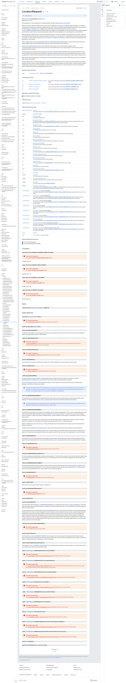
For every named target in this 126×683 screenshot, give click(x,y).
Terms (20, 680)
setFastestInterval (36, 200)
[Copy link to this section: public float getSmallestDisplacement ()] (43, 488)
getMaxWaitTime (36, 150)
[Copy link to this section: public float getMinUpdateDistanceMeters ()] (45, 453)
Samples (44, 1)
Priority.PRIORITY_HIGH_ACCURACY (63, 27)
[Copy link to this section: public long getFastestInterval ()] (39, 349)
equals (34, 114)
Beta (63, 1)
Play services (11, 1)
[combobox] (103, 1)
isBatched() (49, 61)
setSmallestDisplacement (38, 222)
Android (35, 674)
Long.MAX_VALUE (30, 334)
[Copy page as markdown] (47, 12)
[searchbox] (9, 6)
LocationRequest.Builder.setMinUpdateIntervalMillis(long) (51, 41)
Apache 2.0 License (82, 656)
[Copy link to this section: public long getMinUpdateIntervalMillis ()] (43, 463)
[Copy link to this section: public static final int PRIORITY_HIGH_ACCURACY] (47, 265)
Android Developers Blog (24, 667)
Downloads (56, 1)
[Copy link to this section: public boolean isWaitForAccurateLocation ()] (45, 543)
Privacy (24, 680)
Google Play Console (78, 669)
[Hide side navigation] (16, 680)
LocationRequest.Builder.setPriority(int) (56, 220)
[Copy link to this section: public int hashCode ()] (34, 498)
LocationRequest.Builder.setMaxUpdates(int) (57, 216)
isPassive (35, 182)
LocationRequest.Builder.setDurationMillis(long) (58, 192)
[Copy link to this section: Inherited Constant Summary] (40, 93)
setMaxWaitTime (36, 210)
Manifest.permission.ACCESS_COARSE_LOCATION (54, 51)
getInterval (35, 132)
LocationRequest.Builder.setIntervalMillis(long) (58, 207)
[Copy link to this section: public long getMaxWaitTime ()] (38, 443)
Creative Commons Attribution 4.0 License (55, 656)
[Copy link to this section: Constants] (30, 249)
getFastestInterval (36, 124)
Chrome (41, 674)
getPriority (35, 165)
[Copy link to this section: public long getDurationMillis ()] (39, 330)
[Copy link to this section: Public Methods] (34, 313)
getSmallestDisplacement (38, 168)
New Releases (30, 1)
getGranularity (36, 128)
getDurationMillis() (50, 121)
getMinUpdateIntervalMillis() (53, 126)
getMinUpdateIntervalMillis (38, 157)
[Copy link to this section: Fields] (27, 304)
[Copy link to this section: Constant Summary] (35, 77)
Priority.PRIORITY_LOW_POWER (68, 86)
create (34, 110)
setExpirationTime (37, 195)
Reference (37, 1)
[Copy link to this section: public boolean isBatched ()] (37, 502)
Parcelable (30, 20)
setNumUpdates (36, 215)
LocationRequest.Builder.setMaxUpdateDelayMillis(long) (60, 211)
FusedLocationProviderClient (62, 23)
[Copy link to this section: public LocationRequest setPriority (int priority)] (46, 612)
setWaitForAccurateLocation (39, 227)
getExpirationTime (37, 120)
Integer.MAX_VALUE (62, 440)
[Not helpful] (86, 8)
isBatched (35, 174)
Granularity (38, 130)
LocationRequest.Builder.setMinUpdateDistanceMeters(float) (61, 224)
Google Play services (35, 8)
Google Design (49, 669)
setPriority (35, 219)
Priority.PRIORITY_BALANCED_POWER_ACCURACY (72, 80)
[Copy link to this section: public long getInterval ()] (36, 366)
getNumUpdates (36, 161)
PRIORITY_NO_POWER (33, 89)
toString (34, 232)
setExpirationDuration (37, 190)
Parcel (40, 235)
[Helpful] (84, 8)
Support (50, 1)
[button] (8, 19)
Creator (31, 103)
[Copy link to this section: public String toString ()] (35, 641)
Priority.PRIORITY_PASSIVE (29, 30)
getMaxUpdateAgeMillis (38, 139)
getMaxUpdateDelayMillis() (52, 151)
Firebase (47, 674)
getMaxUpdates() (49, 162)
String (23, 232)
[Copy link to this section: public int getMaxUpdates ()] (37, 436)
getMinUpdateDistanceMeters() (53, 170)
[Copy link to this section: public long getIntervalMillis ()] (38, 376)
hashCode (35, 172)
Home (23, 8)
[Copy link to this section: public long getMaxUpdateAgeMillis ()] (42, 395)
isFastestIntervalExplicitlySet (39, 178)
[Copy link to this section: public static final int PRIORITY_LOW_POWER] (45, 277)
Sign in (122, 1)
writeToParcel (36, 235)
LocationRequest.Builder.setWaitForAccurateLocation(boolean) (61, 229)
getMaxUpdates (36, 146)
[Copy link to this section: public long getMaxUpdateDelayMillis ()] (43, 409)
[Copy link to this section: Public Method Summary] (38, 107)
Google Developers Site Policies (31, 657)
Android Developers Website (52, 667)
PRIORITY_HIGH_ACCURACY (35, 84)
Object (44, 19)
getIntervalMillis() (50, 133)
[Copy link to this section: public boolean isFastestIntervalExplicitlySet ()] (46, 523)
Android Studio (77, 667)
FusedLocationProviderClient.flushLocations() (34, 428)
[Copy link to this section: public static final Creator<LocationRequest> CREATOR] (50, 308)
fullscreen (122, 5)
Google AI (66, 674)
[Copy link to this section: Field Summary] (32, 100)
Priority (37, 166)
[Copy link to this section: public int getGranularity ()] (36, 359)
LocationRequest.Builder (34, 73)
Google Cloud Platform (56, 674)
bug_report (119, 5)
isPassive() (47, 484)
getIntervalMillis (36, 135)
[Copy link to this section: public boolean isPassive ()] (37, 533)
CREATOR (44, 103)
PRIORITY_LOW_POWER (34, 86)
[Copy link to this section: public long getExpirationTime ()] (39, 338)
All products (73, 674)
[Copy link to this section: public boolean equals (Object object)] (41, 326)
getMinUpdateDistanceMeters (39, 154)
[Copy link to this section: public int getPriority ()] (34, 482)
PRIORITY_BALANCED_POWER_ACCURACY (38, 80)
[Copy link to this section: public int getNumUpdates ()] (37, 472)
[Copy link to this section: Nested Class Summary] (37, 70)
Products (27, 8)
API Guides (21, 1)
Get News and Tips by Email (25, 669)
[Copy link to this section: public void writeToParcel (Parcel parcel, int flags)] (48, 645)
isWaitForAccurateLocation (38, 185)
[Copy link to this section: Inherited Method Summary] (39, 239)
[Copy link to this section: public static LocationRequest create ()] (42, 317)
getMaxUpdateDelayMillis (38, 143)
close (124, 5)
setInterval (35, 205)
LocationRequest (49, 73)
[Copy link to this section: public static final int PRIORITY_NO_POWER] (44, 290)
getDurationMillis (36, 116)
